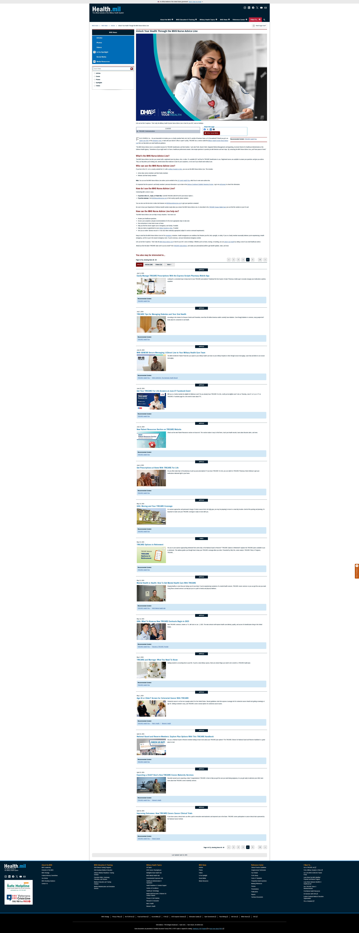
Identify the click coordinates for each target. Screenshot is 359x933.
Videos (99, 47)
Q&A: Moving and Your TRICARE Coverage (154, 506)
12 (260, 260)
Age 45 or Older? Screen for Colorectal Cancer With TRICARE (163, 698)
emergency (169, 235)
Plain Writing (222, 917)
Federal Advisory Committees (50, 875)
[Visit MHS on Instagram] (245, 8)
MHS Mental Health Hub (158, 608)
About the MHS (165, 20)
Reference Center (239, 20)
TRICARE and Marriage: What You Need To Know (157, 660)
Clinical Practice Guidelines (258, 867)
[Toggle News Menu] (229, 20)
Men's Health (156, 723)
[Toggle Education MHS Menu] (196, 20)
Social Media (101, 57)
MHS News (224, 20)
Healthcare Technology (152, 891)
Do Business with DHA (310, 894)
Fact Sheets (254, 873)
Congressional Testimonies (258, 870)
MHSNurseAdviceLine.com (159, 198)
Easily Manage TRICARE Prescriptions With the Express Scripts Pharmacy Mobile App (173, 276)
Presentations (255, 889)
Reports (253, 894)
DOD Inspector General (177, 917)
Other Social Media (212, 133)
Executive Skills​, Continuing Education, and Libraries (101, 878)
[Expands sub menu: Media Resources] (94, 61)
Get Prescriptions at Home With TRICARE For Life (158, 467)
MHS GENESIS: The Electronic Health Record (165, 378)
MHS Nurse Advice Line (166, 242)
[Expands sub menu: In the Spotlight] (94, 52)
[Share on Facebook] (205, 129)
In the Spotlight (102, 52)
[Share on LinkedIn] (211, 129)
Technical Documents (257, 897)
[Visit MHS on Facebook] (253, 8)
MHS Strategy (45, 873)
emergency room (157, 141)
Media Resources (103, 61)
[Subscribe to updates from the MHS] (265, 8)
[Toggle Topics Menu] (216, 20)
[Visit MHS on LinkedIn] (249, 8)
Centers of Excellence (152, 888)
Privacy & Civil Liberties (152, 898)
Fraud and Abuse (142, 917)
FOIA (164, 917)
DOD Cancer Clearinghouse (153, 870)
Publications (254, 892)
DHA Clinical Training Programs (102, 867)
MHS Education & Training (185, 20)
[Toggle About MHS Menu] (172, 20)
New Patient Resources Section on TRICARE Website (159, 429)
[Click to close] (357, 565)
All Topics (149, 867)
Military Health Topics (207, 20)
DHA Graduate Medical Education (103, 870)
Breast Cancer (156, 839)
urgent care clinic (144, 141)
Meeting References (256, 884)
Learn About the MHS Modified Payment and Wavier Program (312, 878)
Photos (99, 43)
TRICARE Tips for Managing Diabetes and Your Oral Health (161, 314)
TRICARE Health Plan (251, 139)
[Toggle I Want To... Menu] (259, 20)
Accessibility (155, 917)
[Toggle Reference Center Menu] (246, 20)
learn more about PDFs (216, 929)
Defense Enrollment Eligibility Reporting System (200, 184)
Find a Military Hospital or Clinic (312, 870)
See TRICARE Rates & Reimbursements (310, 887)
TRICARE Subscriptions (180, 246)
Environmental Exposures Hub (154, 878)
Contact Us (45, 884)
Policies (253, 886)
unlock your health (229, 242)
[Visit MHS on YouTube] (261, 8)
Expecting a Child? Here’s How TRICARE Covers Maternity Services (165, 775)
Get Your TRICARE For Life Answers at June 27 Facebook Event (164, 391)
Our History (45, 878)
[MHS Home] (16, 871)
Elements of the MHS (47, 870)
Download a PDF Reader (199, 929)
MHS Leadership (46, 867)
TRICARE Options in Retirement (150, 544)
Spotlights (99, 83)
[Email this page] (214, 129)
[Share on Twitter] (208, 129)
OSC (254, 917)
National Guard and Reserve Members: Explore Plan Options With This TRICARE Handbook (175, 736)
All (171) (139, 265)
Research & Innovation (152, 901)
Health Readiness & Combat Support (156, 885)
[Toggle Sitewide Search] (264, 20)
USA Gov (233, 917)
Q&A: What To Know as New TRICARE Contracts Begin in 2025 (163, 621)
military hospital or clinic (175, 169)
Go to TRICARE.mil (309, 867)
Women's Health (166, 723)
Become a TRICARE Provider (160, 647)
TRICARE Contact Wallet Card (217, 207)
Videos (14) (159, 265)
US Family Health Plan (183, 180)
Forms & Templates (256, 878)
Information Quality (194, 917)
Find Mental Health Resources (312, 891)
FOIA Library (254, 875)
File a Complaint (308, 901)
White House (244, 917)
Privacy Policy (116, 917)
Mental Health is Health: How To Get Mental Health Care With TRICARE (166, 583)
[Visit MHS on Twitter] (257, 8)
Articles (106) (149, 265)
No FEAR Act (128, 917)
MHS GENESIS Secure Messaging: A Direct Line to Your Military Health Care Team (171, 352)
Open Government (209, 917)
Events (98, 76)
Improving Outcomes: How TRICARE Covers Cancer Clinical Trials (164, 813)
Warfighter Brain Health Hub (154, 873)
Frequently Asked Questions (259, 881)
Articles (99, 38)
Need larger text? (261, 26)
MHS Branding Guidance (48, 881)
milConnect (223, 184)
